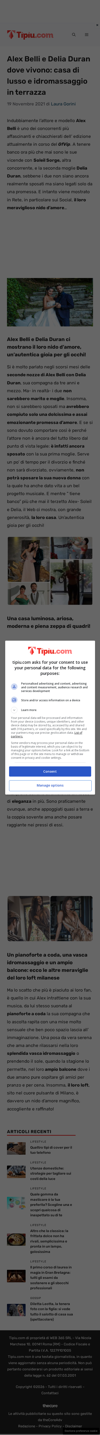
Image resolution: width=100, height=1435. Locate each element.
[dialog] (50, 718)
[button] (50, 710)
